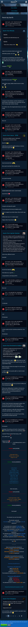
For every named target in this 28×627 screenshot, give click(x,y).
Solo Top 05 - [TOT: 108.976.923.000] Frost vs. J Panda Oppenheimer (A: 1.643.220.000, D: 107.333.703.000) (13, 23)
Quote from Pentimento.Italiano (12, 345)
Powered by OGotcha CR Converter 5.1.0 (13, 587)
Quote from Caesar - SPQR (10, 135)
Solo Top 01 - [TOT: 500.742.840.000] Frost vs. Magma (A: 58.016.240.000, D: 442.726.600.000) (13, 73)
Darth (6, 26)
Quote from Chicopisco (9, 598)
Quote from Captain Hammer (11, 233)
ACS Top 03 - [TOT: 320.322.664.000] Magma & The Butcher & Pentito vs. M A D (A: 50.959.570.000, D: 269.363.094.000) (14, 263)
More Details (3, 625)
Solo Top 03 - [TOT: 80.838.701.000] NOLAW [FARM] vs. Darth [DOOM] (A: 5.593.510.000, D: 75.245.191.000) (13, 200)
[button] (2, 2)
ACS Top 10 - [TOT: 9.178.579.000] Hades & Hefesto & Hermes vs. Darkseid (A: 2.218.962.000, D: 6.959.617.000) (14, 114)
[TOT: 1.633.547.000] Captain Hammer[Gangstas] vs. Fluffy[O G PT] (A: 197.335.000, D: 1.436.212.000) (14, 226)
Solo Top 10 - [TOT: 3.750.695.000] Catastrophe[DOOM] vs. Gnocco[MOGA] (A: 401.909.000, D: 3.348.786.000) (14, 172)
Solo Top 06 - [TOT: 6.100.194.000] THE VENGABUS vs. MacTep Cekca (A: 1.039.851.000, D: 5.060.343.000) (13, 323)
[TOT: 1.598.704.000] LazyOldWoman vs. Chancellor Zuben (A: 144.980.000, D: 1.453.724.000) (14, 281)
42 (19, 616)
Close (9, 625)
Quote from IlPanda (8, 30)
